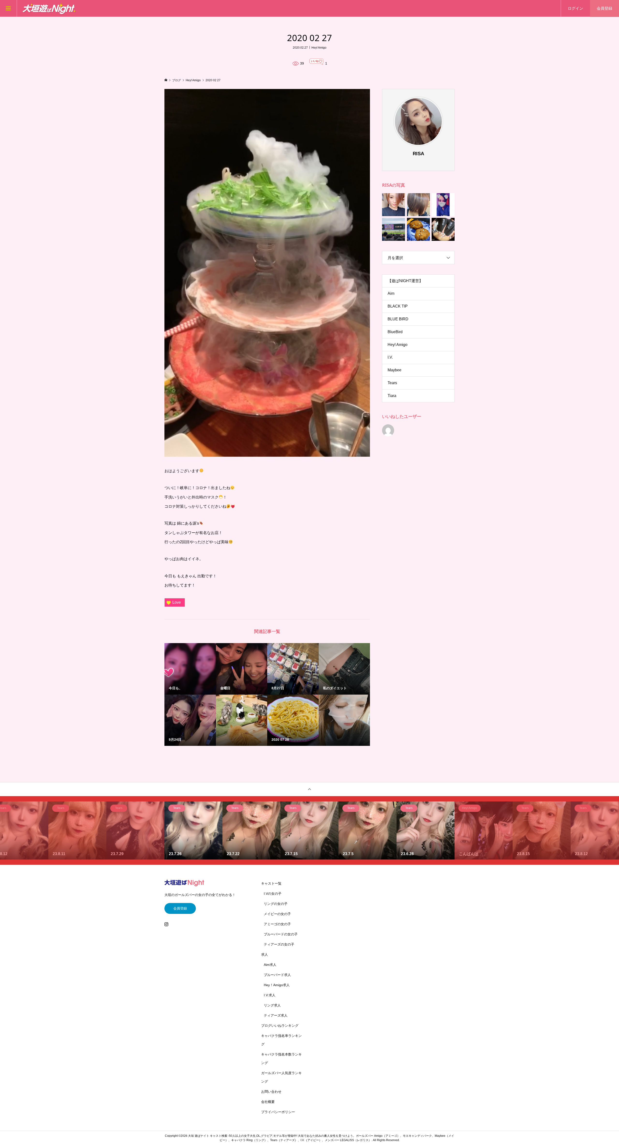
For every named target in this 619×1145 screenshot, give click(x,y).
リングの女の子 (275, 904)
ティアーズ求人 (275, 1015)
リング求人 (272, 1005)
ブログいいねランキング (279, 1026)
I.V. (390, 357)
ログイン (575, 8)
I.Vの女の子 (272, 893)
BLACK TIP (398, 306)
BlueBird (395, 332)
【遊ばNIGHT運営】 (405, 281)
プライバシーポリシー (278, 1112)
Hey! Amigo (318, 47)
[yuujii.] (388, 430)
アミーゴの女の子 (277, 924)
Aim (391, 293)
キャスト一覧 (271, 883)
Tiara (392, 396)
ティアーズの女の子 (279, 944)
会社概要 (268, 1102)
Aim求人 (270, 965)
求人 (264, 954)
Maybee (394, 370)
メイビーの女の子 (277, 914)
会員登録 (604, 8)
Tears (392, 383)
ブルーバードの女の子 (281, 934)
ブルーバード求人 (277, 975)
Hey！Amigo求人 (277, 985)
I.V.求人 (269, 995)
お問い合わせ (271, 1092)
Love (176, 602)
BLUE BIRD (398, 319)
